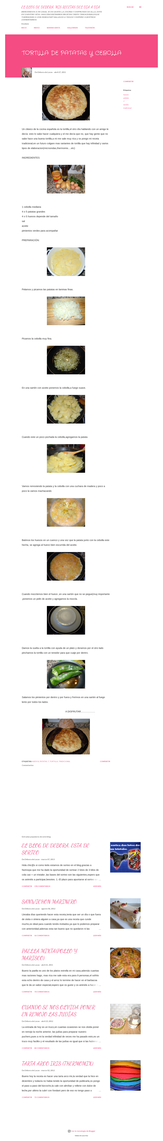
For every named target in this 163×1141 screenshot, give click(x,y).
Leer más (97, 886)
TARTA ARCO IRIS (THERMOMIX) (57, 1063)
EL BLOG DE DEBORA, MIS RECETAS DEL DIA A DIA (60, 7)
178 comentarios (42, 886)
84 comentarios (41, 1048)
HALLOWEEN (72, 28)
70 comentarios (41, 992)
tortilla (125, 105)
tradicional (127, 108)
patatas (126, 98)
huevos (126, 95)
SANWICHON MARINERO (49, 902)
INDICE (37, 28)
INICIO (24, 28)
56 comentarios (41, 935)
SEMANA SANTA (53, 28)
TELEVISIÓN (90, 28)
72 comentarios (41, 1097)
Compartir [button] (128, 81)
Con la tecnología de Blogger (83, 1131)
